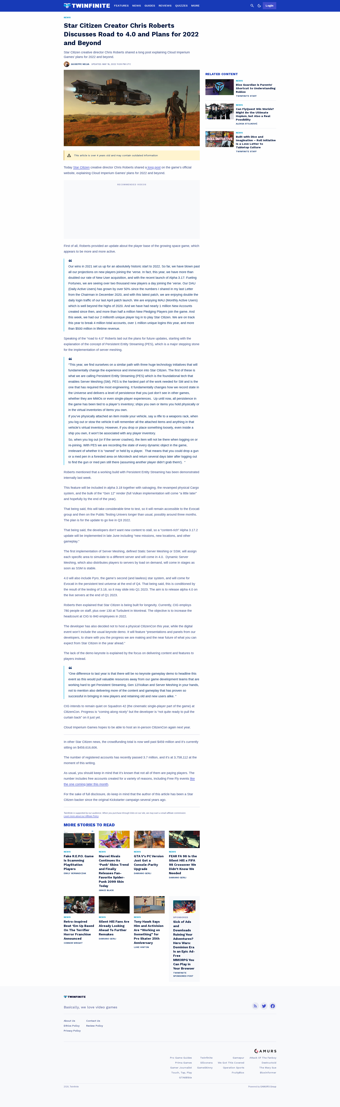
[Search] (252, 5)
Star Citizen (81, 167)
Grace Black (106, 890)
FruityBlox (238, 1072)
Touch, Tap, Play (181, 1072)
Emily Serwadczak (75, 873)
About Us (69, 1020)
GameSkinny (204, 1067)
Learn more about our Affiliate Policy (81, 816)
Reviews (165, 5)
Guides (149, 5)
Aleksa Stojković (246, 123)
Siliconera (206, 1062)
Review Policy (94, 1025)
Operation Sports (233, 1067)
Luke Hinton (141, 947)
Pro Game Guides (181, 1057)
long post (154, 167)
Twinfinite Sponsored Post (183, 974)
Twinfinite (206, 1057)
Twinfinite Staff (246, 96)
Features (121, 5)
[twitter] (264, 1006)
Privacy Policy (72, 1030)
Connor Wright (73, 943)
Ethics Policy (72, 1025)
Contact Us (93, 1020)
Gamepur (238, 1057)
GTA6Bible (185, 1077)
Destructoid (269, 1062)
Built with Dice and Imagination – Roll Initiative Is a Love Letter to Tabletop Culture (256, 142)
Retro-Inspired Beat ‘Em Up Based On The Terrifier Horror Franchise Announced (79, 930)
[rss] (255, 1006)
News (136, 5)
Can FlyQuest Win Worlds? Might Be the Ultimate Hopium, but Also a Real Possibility (255, 114)
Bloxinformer (268, 1072)
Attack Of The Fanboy (263, 1057)
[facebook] (272, 1006)
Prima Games (183, 1062)
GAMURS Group (268, 1086)
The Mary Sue (267, 1067)
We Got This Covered (231, 1062)
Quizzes (181, 5)
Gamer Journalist (181, 1067)
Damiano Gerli (142, 873)
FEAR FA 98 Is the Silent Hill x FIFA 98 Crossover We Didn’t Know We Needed (183, 864)
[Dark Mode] (259, 5)
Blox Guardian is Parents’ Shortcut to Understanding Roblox (256, 88)
